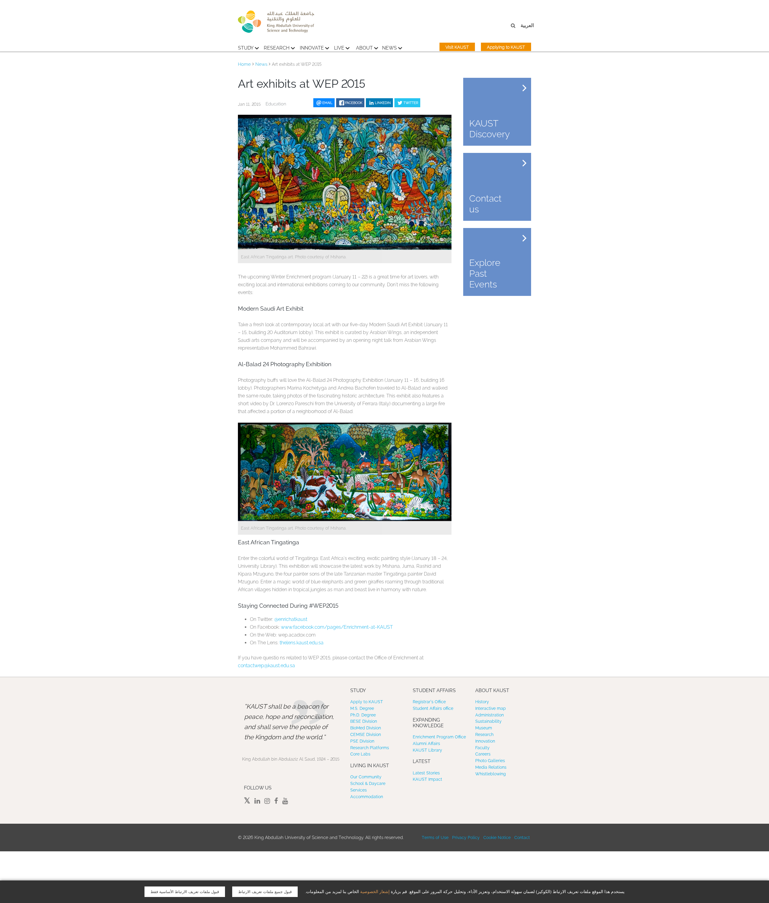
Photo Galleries (490, 760)
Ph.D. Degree (363, 715)
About (364, 48)
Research (277, 48)
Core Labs (360, 754)
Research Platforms (369, 747)
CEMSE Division (365, 734)
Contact (522, 837)
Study (246, 48)
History (482, 701)
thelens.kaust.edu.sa (302, 643)
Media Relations (490, 767)
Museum (483, 727)
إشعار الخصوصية (375, 891)
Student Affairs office (433, 708)
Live (339, 48)
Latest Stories (426, 773)
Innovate (312, 48)
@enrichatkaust (290, 619)
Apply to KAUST (366, 701)
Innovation (485, 741)
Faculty (482, 747)
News (389, 48)
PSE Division (362, 741)
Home (244, 64)
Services (358, 790)
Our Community (365, 776)
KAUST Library (427, 750)
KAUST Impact (427, 779)
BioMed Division (365, 727)
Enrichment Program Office (439, 736)
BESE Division (363, 721)
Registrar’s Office (429, 701)
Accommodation (366, 796)
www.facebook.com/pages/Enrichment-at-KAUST (337, 627)
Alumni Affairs (426, 743)
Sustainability (488, 721)
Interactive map (490, 708)
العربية (527, 25)
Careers (483, 754)
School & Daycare (367, 783)
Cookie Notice (497, 837)
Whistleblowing (490, 773)
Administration (489, 715)
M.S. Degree (362, 708)
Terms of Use (435, 837)
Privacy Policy (466, 837)
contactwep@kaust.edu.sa (266, 665)
